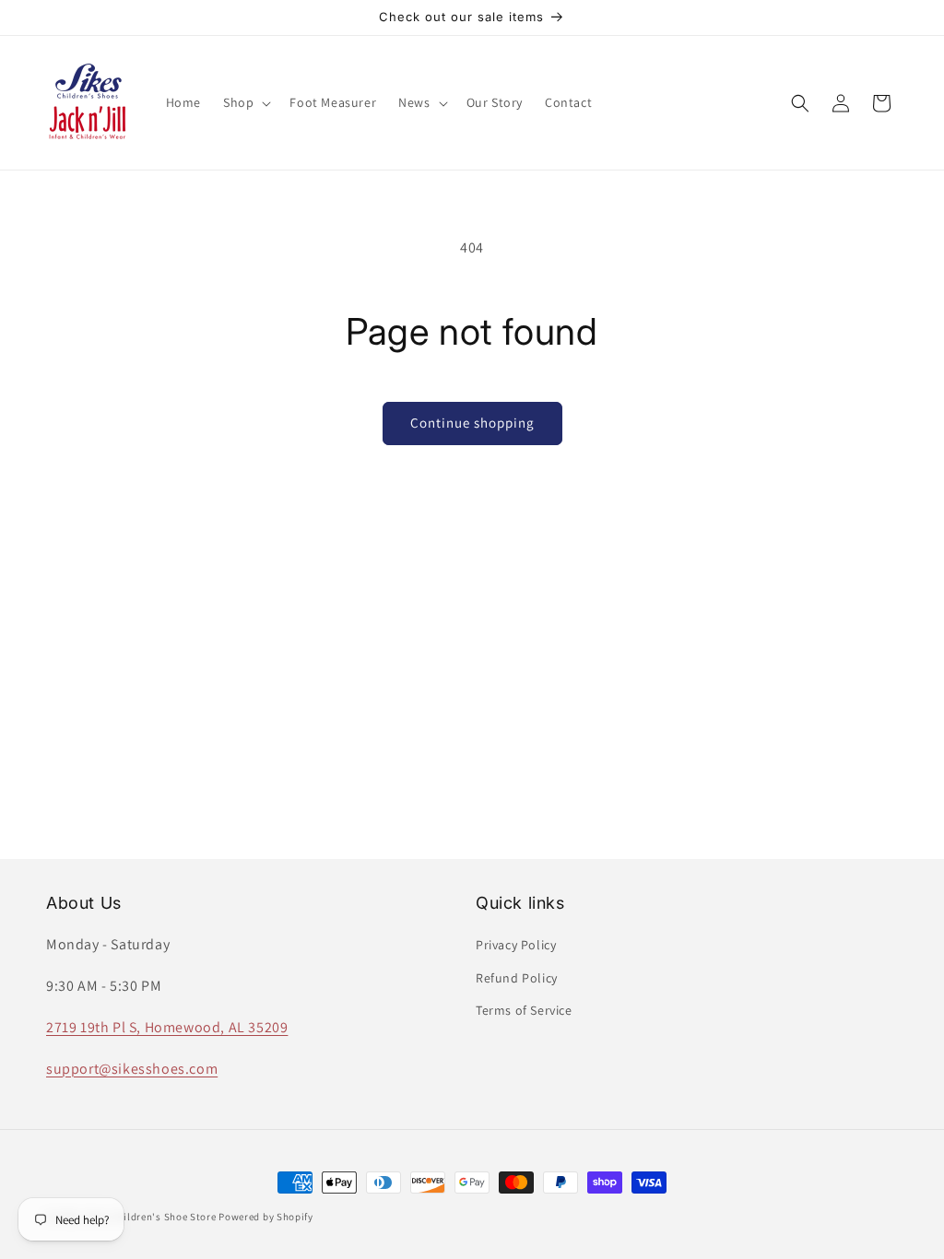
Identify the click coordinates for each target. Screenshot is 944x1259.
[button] (245, 102)
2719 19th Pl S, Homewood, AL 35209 (167, 1027)
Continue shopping (472, 422)
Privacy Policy (516, 944)
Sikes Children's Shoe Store (150, 1216)
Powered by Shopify (265, 1216)
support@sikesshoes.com (132, 1068)
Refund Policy (517, 978)
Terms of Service (524, 1010)
